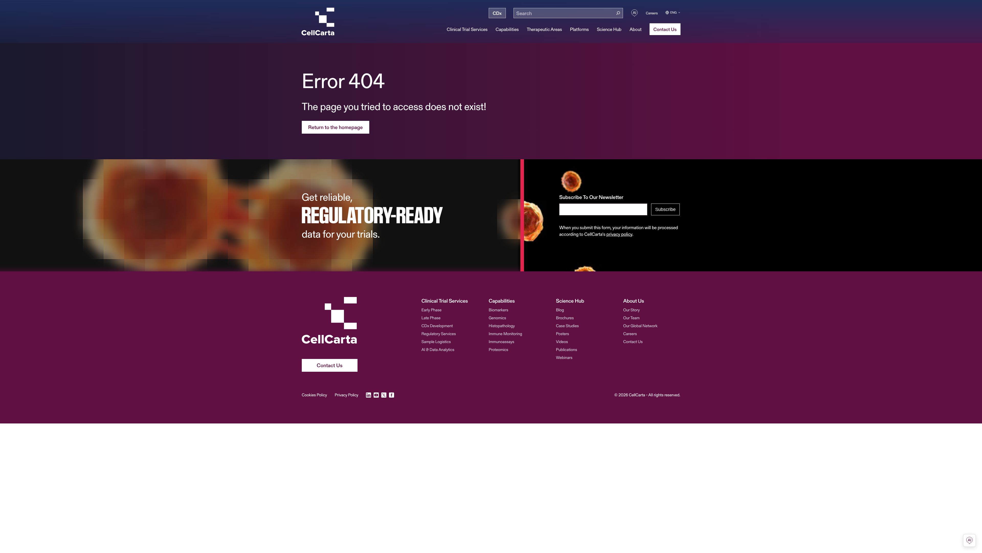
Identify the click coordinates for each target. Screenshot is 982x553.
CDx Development (437, 325)
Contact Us (633, 341)
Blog (560, 310)
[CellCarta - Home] (318, 21)
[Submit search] (618, 13)
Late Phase (431, 318)
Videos (562, 341)
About (636, 29)
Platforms (579, 29)
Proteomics (498, 349)
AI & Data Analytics (437, 349)
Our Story (631, 310)
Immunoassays (501, 341)
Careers (652, 12)
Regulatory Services (438, 333)
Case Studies (567, 325)
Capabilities (507, 29)
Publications (566, 349)
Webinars (564, 357)
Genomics (497, 318)
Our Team (631, 318)
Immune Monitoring (505, 333)
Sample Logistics (436, 341)
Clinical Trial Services (467, 29)
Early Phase (431, 310)
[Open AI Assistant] (634, 13)
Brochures (565, 318)
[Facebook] (391, 395)
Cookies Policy (314, 395)
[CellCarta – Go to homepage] (330, 320)
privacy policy (619, 234)
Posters (562, 333)
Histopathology (502, 325)
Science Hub (609, 29)
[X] (383, 395)
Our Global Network (640, 325)
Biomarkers (498, 310)
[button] (449, 301)
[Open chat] (969, 540)
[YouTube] (376, 395)
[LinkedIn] (368, 395)
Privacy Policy (347, 395)
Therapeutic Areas (544, 29)
